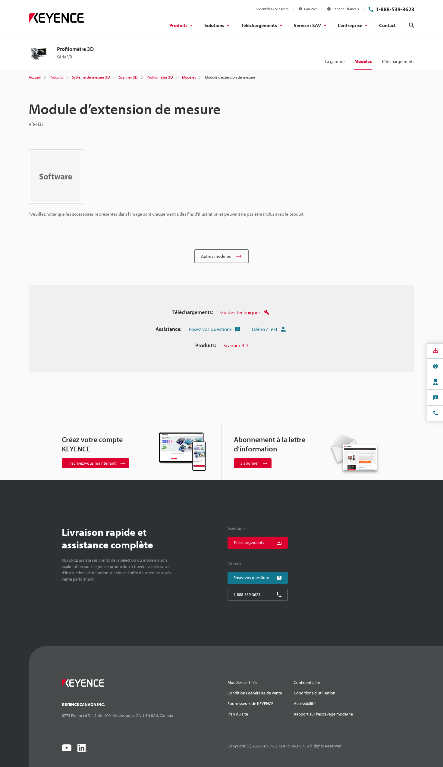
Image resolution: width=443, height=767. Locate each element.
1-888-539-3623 (395, 9)
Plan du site (238, 714)
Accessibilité (305, 703)
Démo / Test (265, 329)
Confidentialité (307, 682)
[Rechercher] (411, 25)
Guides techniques (240, 312)
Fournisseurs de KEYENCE (250, 703)
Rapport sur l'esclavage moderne (323, 714)
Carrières (311, 9)
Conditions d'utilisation (314, 693)
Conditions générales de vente (255, 693)
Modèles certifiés (242, 682)
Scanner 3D (235, 345)
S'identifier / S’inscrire (272, 9)
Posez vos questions (210, 329)
